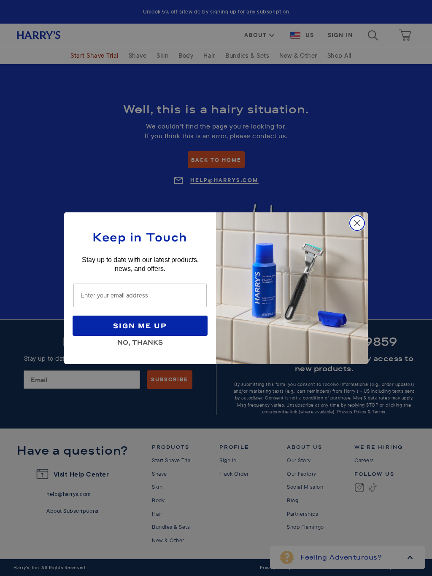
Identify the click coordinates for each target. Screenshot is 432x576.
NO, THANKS (140, 341)
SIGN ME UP (140, 325)
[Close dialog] (357, 223)
